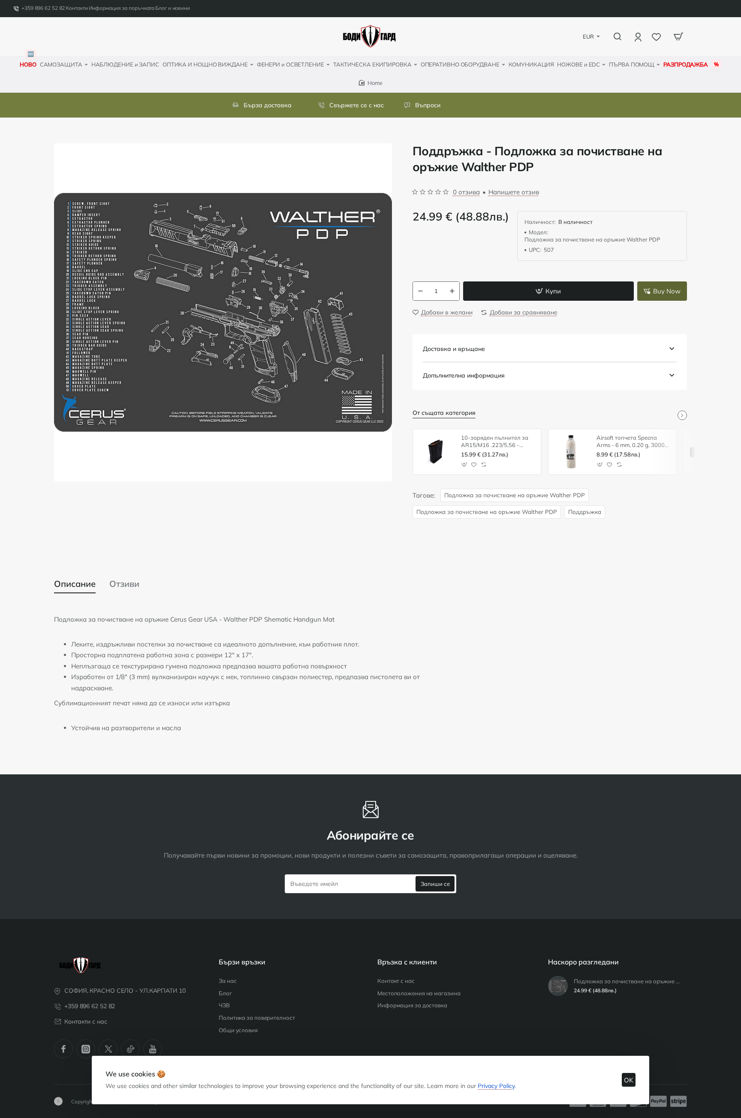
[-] (420, 291)
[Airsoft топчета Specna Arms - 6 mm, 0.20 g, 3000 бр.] (571, 451)
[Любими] (657, 37)
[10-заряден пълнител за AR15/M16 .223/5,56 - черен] (435, 451)
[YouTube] (152, 1048)
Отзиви (124, 583)
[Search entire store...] (617, 36)
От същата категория (444, 413)
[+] (452, 291)
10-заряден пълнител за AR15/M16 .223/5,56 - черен (494, 441)
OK (628, 1080)
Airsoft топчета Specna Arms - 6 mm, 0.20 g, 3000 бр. (630, 441)
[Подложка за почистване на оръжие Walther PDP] (558, 986)
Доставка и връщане (454, 349)
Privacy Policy (496, 1086)
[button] (548, 291)
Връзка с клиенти (407, 962)
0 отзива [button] (466, 192)
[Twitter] (108, 1048)
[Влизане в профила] (639, 37)
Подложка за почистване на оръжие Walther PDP (514, 495)
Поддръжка (584, 511)
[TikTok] (130, 1048)
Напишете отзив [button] (513, 192)
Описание (75, 583)
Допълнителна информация (464, 375)
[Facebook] (63, 1048)
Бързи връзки (242, 962)
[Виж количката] (678, 36)
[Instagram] (85, 1048)
